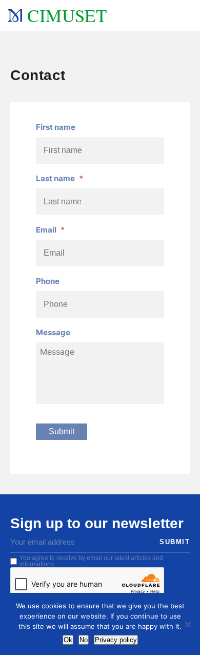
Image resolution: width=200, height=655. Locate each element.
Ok (68, 640)
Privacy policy (116, 640)
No (83, 640)
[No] (187, 624)
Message (53, 332)
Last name (59, 178)
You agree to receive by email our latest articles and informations (91, 561)
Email (50, 230)
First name (55, 127)
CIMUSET (66, 15)
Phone (47, 281)
